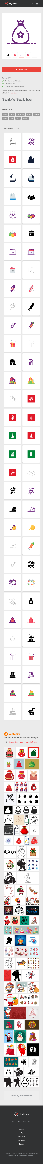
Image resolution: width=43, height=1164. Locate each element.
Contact (21, 1144)
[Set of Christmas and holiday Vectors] (11, 1062)
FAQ (21, 1133)
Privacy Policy (21, 1140)
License (21, 1129)
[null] (9, 752)
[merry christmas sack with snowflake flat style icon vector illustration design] (21, 775)
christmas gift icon (29, 742)
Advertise (21, 1136)
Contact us (13, 93)
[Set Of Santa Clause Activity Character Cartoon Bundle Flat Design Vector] (34, 952)
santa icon (14, 742)
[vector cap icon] (8, 810)
